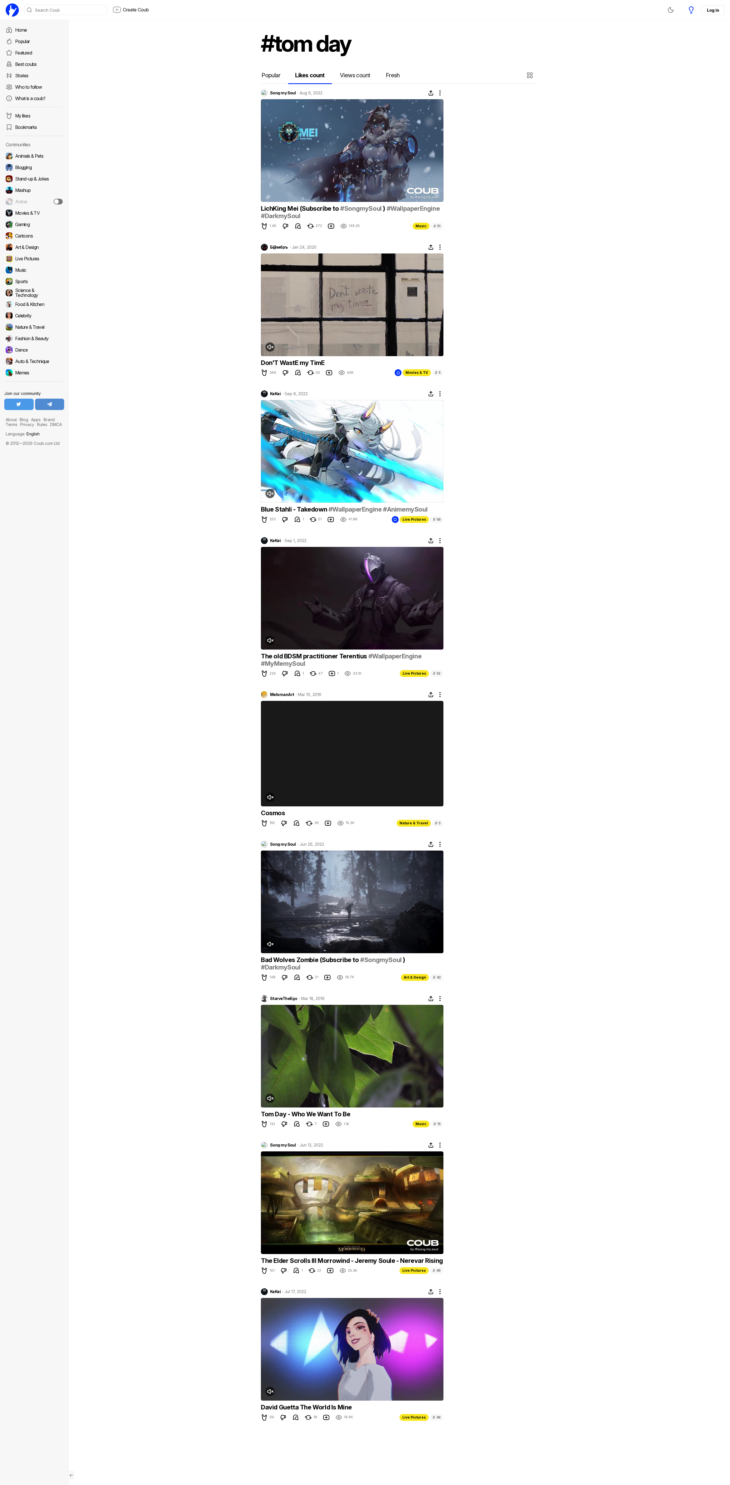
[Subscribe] (58, 201)
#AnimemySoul (405, 509)
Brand (49, 419)
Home (21, 30)
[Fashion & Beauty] (34, 338)
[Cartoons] (34, 236)
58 (437, 519)
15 (437, 1123)
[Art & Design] (34, 247)
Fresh (393, 75)
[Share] (430, 93)
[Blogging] (34, 167)
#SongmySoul (361, 208)
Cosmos (273, 813)
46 (437, 1270)
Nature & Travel (414, 823)
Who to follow (28, 87)
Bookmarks (26, 127)
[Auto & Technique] (34, 361)
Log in (713, 10)
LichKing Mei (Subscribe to (300, 208)
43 (437, 977)
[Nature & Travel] (34, 327)
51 (437, 226)
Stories (22, 75)
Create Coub (136, 10)
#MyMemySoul (283, 663)
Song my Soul (283, 93)
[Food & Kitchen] (34, 304)
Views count (355, 75)
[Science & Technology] (34, 293)
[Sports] (34, 281)
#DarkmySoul (281, 216)
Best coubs (26, 64)
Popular (22, 41)
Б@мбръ (279, 247)
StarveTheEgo (283, 999)
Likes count (310, 75)
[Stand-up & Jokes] (34, 178)
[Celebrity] (34, 315)
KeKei (275, 394)
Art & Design (415, 977)
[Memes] (34, 372)
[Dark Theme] (670, 10)
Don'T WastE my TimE (293, 362)
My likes (22, 116)
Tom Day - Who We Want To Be (305, 1114)
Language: (23, 433)
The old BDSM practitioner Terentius (314, 656)
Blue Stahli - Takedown (294, 509)
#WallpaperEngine (413, 208)
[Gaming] (34, 224)
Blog (24, 419)
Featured (23, 53)
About (11, 419)
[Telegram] (49, 404)
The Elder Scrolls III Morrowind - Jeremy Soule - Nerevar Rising (352, 1260)
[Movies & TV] (34, 213)
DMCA (56, 424)
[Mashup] (34, 190)
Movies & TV (416, 372)
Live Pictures (414, 519)
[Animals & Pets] (34, 156)
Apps (36, 419)
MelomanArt (282, 695)
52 (437, 673)
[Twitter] (19, 404)
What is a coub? (30, 98)
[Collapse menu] (71, 1475)
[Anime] (34, 201)
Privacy (27, 424)
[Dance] (34, 350)
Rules (42, 424)
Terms (11, 424)
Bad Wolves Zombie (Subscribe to (310, 959)
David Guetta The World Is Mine (306, 1407)
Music (421, 226)
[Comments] (298, 226)
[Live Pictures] (34, 258)
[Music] (34, 270)
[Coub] (12, 10)
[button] (531, 75)
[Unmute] (270, 347)
